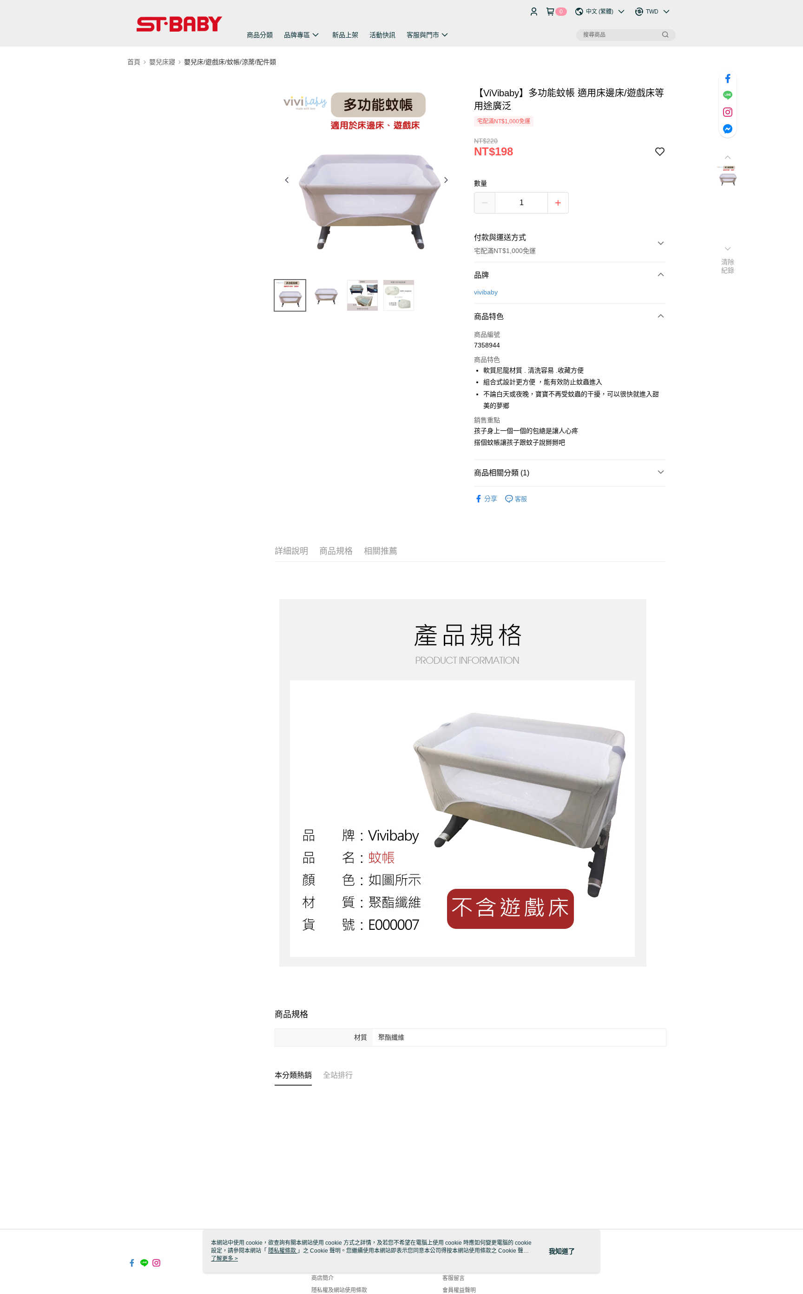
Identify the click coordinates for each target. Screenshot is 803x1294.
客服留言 (453, 1278)
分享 (490, 498)
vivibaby (486, 292)
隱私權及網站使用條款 (339, 1290)
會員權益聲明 (459, 1290)
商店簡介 (322, 1278)
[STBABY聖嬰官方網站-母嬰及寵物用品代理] (178, 24)
